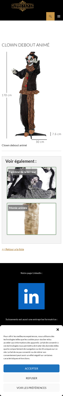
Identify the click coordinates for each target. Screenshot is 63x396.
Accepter (31, 368)
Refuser (31, 378)
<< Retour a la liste (13, 249)
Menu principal (59, 16)
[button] (57, 329)
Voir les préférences (31, 387)
